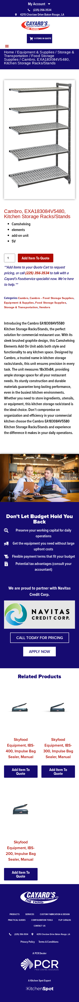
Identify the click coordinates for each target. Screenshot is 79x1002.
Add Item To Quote (35, 258)
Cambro (23, 298)
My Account (36, 4)
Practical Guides (17, 920)
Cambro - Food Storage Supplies (52, 298)
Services (29, 914)
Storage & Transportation (21, 307)
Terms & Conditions (48, 942)
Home (9, 52)
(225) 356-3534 (37, 273)
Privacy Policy (28, 942)
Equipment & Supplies (35, 52)
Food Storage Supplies (50, 302)
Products (15, 914)
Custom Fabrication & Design (55, 914)
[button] (7, 46)
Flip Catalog (64, 920)
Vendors (44, 307)
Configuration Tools (42, 920)
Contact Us (39, 925)
